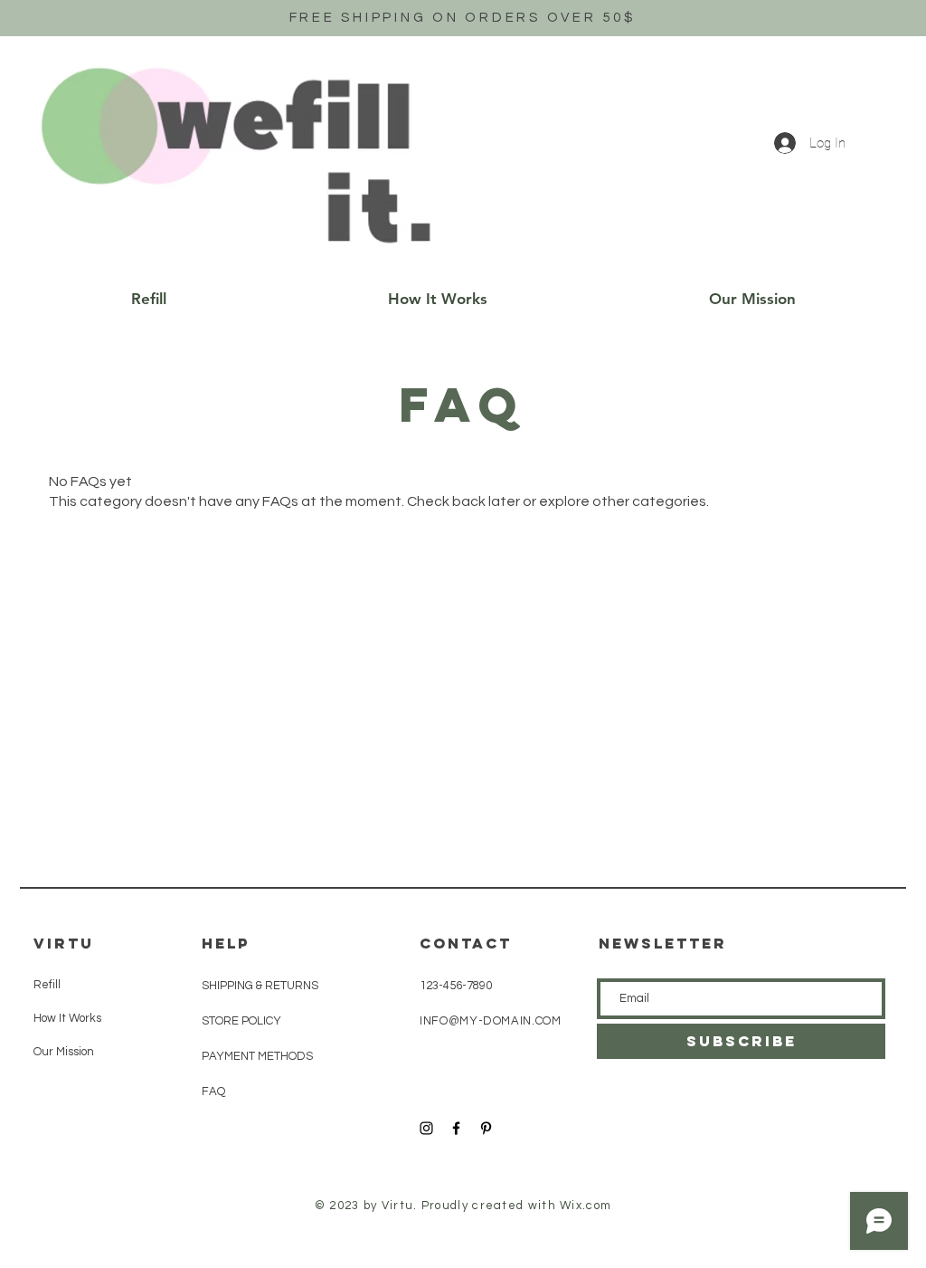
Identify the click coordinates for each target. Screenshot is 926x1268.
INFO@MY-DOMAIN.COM (491, 1021)
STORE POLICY (243, 1021)
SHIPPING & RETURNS (260, 985)
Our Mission (63, 1051)
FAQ (213, 1091)
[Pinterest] (486, 1128)
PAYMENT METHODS (257, 1056)
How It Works (67, 1018)
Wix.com (585, 1205)
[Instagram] (426, 1128)
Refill (47, 984)
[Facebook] (456, 1128)
